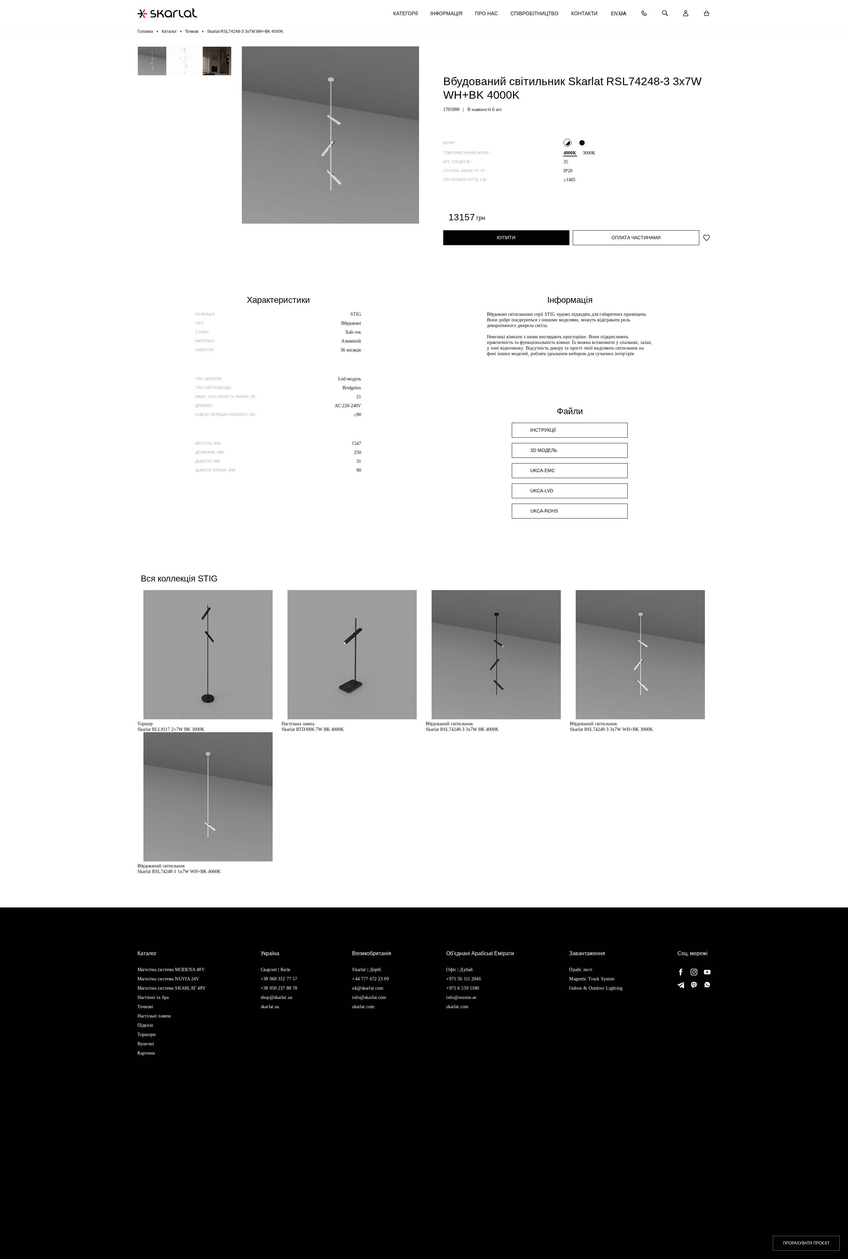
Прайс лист (580, 969)
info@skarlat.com (369, 997)
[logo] (167, 13)
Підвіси (145, 1025)
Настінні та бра (153, 997)
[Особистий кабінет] (685, 13)
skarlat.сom (457, 1006)
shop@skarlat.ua (276, 997)
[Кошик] (706, 13)
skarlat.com (363, 1006)
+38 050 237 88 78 (279, 988)
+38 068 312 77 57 (279, 978)
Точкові (145, 1006)
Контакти (584, 13)
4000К (569, 152)
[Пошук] (665, 13)
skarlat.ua (270, 1006)
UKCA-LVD (541, 490)
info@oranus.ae (461, 997)
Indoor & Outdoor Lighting (595, 988)
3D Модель (543, 450)
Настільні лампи (154, 1015)
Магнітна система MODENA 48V (171, 969)
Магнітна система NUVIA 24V (168, 978)
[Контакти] (644, 13)
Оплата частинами (636, 237)
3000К (589, 152)
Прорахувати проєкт (806, 1243)
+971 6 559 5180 (462, 988)
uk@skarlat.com (367, 988)
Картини (146, 1053)
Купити (506, 237)
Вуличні (145, 1043)
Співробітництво (534, 13)
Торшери (146, 1034)
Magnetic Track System (591, 978)
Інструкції (543, 430)
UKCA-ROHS (544, 511)
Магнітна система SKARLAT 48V (171, 988)
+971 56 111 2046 (463, 978)
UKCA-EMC (542, 470)
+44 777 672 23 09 (370, 978)
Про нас (486, 13)
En (614, 13)
